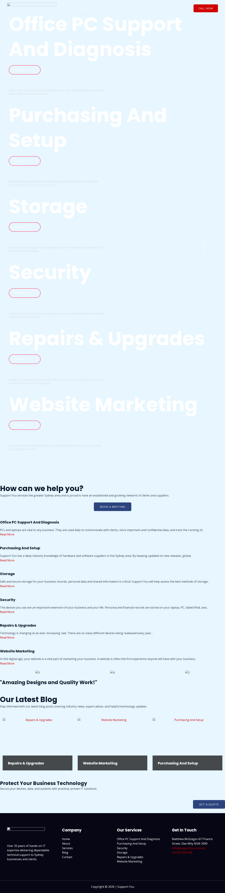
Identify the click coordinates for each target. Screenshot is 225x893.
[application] (117, 8)
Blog (128, 8)
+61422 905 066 (182, 852)
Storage (122, 852)
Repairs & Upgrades (26, 763)
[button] (206, 8)
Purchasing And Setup (178, 763)
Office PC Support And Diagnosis (138, 839)
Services (110, 8)
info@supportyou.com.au (188, 848)
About (96, 8)
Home (83, 8)
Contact (141, 8)
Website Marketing (100, 763)
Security (122, 848)
